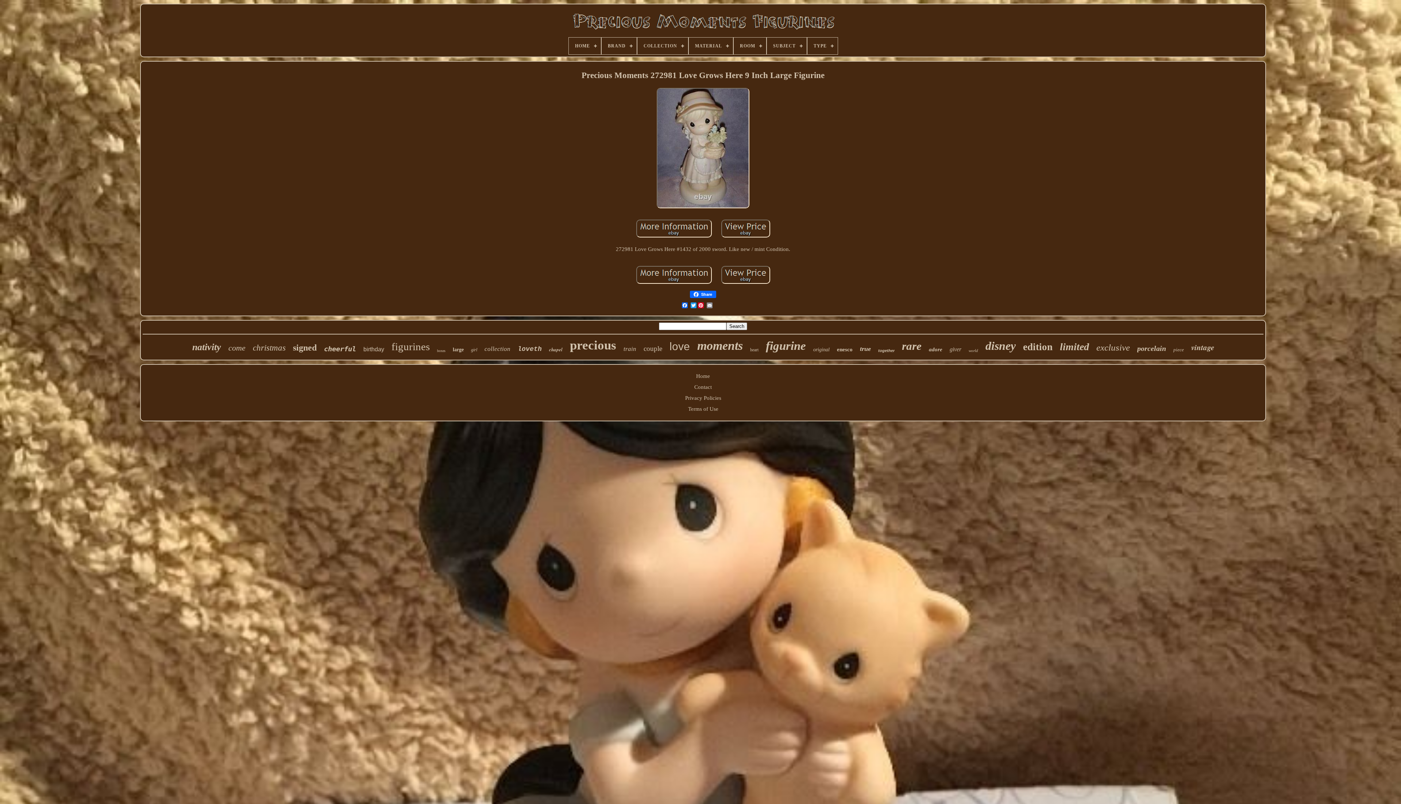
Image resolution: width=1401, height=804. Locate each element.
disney (1000, 345)
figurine (786, 345)
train (630, 348)
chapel (556, 349)
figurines (410, 346)
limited (1074, 346)
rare (912, 346)
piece (1178, 349)
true (865, 348)
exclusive (1113, 347)
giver (955, 349)
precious (593, 345)
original (821, 349)
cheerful (340, 349)
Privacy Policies (703, 398)
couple (653, 348)
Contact (703, 387)
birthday (373, 349)
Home (703, 376)
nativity (206, 347)
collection (497, 348)
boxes (441, 351)
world (973, 350)
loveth (530, 349)
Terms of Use (703, 409)
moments (720, 345)
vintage (1202, 347)
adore (935, 349)
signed (305, 347)
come (237, 347)
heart (754, 349)
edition (1038, 346)
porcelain (1151, 348)
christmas (269, 347)
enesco (845, 349)
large (458, 349)
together (886, 350)
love (679, 346)
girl (474, 349)
